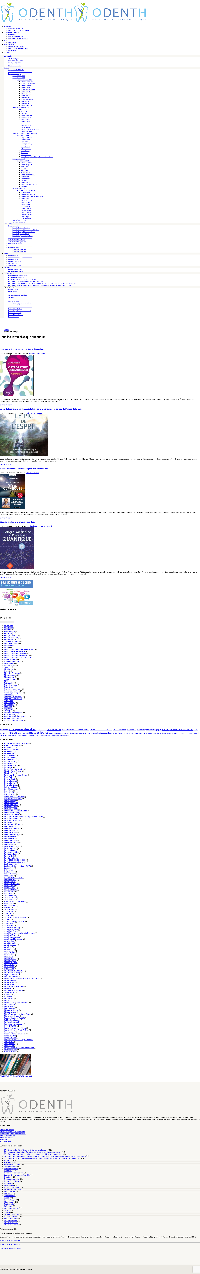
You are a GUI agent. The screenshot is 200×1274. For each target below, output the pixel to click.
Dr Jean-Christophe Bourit (28, 89)
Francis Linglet (9, 886)
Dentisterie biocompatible (13, 1173)
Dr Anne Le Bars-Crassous (28, 84)
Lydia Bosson (9, 969)
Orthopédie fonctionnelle (13, 699)
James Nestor (9, 923)
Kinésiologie (8, 669)
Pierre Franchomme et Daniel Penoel (17, 1014)
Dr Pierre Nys (9, 844)
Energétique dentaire (11, 661)
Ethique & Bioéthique (11, 1181)
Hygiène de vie (9, 665)
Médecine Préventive (12, 673)
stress (30, 735)
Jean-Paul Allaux (10, 935)
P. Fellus (7, 994)
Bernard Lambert (25, 147)
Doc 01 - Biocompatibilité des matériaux (18, 649)
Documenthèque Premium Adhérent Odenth (19, 311)
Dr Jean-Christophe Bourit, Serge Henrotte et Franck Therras (37, 157)
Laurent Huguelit (10, 961)
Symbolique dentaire (11, 719)
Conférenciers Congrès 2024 (24, 80)
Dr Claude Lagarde (11, 809)
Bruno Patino (8, 777)
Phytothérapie (9, 705)
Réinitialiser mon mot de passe (18, 39)
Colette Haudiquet (10, 787)
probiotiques (155, 733)
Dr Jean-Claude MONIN (27, 99)
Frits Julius (8, 894)
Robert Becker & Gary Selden (14, 1034)
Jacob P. (7, 919)
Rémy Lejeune (9, 1032)
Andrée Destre (9, 757)
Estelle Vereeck (10, 874)
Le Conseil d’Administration (15, 60)
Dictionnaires (9, 645)
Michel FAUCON (10, 981)
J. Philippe (8, 915)
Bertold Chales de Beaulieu (14, 769)
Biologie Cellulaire (10, 636)
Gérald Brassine (10, 896)
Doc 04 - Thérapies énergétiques (16, 655)
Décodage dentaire (11, 643)
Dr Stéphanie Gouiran (11, 846)
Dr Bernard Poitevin (26, 149)
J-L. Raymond (9, 909)
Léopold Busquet (10, 963)
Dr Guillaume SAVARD (12, 815)
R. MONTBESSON (10, 1026)
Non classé (8, 1194)
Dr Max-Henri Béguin (11, 828)
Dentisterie (8, 1171)
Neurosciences (9, 1192)
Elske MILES (9, 870)
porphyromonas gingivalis (143, 733)
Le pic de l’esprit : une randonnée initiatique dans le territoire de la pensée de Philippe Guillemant (40, 409)
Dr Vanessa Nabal (25, 182)
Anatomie (7, 630)
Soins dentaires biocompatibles (15, 717)
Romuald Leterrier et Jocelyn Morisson (18, 1040)
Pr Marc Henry (24, 141)
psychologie (188, 733)
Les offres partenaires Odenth (18, 48)
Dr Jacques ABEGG (26, 192)
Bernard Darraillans (37, 353)
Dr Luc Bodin (8, 826)
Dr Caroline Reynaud (26, 165)
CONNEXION (12, 35)
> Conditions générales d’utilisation (13, 1134)
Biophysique (8, 640)
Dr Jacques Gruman (11, 819)
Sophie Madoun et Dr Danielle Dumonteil (19, 1048)
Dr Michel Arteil (9, 830)
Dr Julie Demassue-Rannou (28, 145)
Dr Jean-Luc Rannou (26, 214)
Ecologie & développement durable (17, 1175)
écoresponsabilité (58, 735)
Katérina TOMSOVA (26, 91)
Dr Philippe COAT (25, 97)
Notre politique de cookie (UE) (10, 1244)
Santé (6, 1210)
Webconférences (10, 1221)
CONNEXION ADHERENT (12, 33)
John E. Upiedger (10, 945)
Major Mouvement (10, 975)
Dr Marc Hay (24, 186)
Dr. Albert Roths (10, 850)
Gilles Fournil (24, 166)
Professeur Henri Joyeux (13, 1024)
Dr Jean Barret (9, 823)
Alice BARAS (8, 751)
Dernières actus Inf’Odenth (15, 269)
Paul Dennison (9, 1004)
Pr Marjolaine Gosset (11, 1020)
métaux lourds (39, 732)
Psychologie (8, 709)
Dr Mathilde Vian (25, 178)
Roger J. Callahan (10, 1038)
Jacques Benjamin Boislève (14, 921)
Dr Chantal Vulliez (25, 87)
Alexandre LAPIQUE (11, 749)
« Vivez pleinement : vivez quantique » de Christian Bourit (24, 468)
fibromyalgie (151, 730)
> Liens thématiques (7, 1136)
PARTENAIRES (9, 44)
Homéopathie (9, 663)
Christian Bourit (32, 473)
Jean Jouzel (24, 123)
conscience (98, 730)
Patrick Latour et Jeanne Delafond (16, 1002)
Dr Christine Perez (25, 119)
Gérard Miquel (9, 900)
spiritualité (24, 735)
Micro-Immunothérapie (12, 1190)
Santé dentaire (9, 715)
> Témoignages (5, 1142)
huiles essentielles (184, 729)
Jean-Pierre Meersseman (13, 939)
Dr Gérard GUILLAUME (27, 200)
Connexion (11, 297)
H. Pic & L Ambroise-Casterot (15, 902)
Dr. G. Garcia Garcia (11, 858)
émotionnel (66, 735)
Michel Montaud (10, 983)
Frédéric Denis (9, 892)
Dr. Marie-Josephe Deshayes (15, 862)
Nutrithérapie (9, 687)
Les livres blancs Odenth (14, 313)
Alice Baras (24, 111)
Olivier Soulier (9, 992)
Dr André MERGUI (25, 95)
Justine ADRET (9, 953)
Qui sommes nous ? (13, 58)
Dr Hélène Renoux (25, 139)
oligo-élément (58, 733)
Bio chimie (8, 634)
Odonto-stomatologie (12, 691)
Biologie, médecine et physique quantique (17, 522)
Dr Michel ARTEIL (25, 103)
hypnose (7, 667)
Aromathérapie (9, 632)
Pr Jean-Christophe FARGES (14, 1018)
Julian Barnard (9, 951)
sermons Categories (7, 622)
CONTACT (7, 52)
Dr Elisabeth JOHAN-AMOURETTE (30, 129)
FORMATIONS (8, 224)
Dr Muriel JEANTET (26, 101)
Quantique (7, 711)
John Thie (7, 947)
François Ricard (9, 888)
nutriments (51, 733)
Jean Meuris (8, 925)
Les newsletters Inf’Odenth (15, 271)
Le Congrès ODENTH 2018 (19, 220)
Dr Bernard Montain (11, 803)
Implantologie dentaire (12, 1187)
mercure (12, 732)
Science (7, 1212)
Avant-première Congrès (14, 265)
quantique (8, 735)
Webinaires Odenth (13, 259)
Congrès (6, 68)
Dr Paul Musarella (10, 840)
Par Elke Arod (9, 998)
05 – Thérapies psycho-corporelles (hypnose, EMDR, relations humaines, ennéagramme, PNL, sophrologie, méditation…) (40, 285)
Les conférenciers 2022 (23, 135)
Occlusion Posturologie (12, 689)
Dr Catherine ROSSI (11, 805)
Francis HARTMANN (11, 884)
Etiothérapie (8, 1183)
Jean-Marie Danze (11, 931)
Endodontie (8, 1177)
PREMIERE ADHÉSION (15, 29)
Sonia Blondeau (9, 1044)
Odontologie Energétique (13, 693)
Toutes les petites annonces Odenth (22, 303)
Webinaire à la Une (13, 255)
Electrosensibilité (10, 659)
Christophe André (10, 781)
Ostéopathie (8, 701)
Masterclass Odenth (13, 247)
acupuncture (4, 730)
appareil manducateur (41, 730)
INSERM (7, 907)
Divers (6, 647)
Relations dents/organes (13, 713)
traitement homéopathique (47, 735)
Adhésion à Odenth (13, 289)
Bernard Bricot (9, 763)
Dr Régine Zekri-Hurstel (27, 82)
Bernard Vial (8, 767)
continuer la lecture (6, 405)
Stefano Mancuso (10, 1050)
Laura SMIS (8, 957)
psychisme (162, 733)
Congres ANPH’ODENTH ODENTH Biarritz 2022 (24, 133)
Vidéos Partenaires (13, 263)
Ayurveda (75, 730)
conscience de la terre (106, 730)
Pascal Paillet (24, 170)
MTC (6, 681)
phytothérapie (117, 733)
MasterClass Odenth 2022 (19, 251)
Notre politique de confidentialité (10, 1241)
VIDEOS (6, 253)
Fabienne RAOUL (10, 880)
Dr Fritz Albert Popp (11, 813)
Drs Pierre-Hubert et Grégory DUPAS (17, 866)
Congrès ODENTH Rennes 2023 (20, 107)
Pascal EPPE (9, 1000)
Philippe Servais (10, 1012)
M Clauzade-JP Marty (12, 973)
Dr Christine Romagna (26, 137)
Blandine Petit (9, 773)
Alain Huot (23, 168)
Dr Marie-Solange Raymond (28, 174)
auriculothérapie (67, 730)
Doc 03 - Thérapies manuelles (15, 653)
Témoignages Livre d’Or (14, 66)
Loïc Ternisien (9, 965)
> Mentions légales (7, 1130)
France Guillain (9, 882)
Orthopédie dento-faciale (13, 697)
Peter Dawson (9, 1008)
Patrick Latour (24, 153)
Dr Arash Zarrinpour (26, 155)
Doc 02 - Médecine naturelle (14, 651)
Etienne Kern (8, 876)
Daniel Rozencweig (11, 789)
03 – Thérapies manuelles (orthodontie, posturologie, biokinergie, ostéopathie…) (33, 1154)
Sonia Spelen (24, 180)
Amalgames (8, 628)
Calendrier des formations (15, 244)
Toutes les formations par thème (17, 242)
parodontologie (90, 733)
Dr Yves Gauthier (10, 848)
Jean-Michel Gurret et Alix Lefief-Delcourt (19, 933)
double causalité (117, 730)
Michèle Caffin (9, 984)
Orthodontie (8, 695)
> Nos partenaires (6, 1138)
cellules (92, 730)
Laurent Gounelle (10, 959)
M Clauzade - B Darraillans (13, 971)
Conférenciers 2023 (22, 109)
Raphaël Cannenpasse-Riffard (39, 526)
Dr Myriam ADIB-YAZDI (12, 834)
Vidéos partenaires (11, 1219)
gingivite (159, 730)
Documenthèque (9, 273)
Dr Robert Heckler (25, 202)
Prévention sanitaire (11, 1208)
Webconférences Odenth (14, 261)
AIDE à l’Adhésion (13, 291)
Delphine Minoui (10, 795)
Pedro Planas (9, 1006)
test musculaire (36, 735)
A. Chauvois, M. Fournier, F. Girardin (16, 744)
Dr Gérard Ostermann (26, 115)
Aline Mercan (9, 753)
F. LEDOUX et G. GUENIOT (13, 878)
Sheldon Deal (9, 1042)
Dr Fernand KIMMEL (26, 204)
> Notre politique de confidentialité (12, 1132)
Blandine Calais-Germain (13, 771)
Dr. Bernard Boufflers (11, 852)
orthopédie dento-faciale (70, 733)
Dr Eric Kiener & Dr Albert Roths (15, 811)
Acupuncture (8, 626)
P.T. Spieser (8, 996)
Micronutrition (9, 677)
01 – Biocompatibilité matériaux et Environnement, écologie (25, 1150)
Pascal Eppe (24, 113)
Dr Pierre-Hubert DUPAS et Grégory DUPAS (32, 196)
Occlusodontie (9, 1196)
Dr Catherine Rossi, (26, 125)
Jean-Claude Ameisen (12, 927)
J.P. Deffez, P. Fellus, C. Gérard (15, 917)
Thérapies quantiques (12, 1217)
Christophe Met (9, 783)
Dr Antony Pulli (25, 176)
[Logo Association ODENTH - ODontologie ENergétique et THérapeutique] (36, 21)
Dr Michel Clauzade (26, 85)
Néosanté (7, 988)
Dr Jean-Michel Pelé (26, 117)
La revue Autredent (13, 317)
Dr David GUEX (25, 198)
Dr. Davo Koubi (9, 856)
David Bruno (8, 791)
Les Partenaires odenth (16, 46)
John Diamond (9, 943)
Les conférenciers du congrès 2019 (26, 190)
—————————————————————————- (20, 72)
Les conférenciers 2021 (23, 161)
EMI (135, 730)
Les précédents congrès (14, 74)
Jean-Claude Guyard (11, 929)
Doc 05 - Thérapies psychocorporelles (18, 657)
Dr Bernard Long (10, 801)
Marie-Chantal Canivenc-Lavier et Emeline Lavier (21, 979)
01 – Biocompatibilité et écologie (17, 277)
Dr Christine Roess (26, 212)
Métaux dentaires (10, 675)
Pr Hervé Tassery (25, 127)
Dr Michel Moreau (10, 832)
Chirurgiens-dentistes (12, 642)
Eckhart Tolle (8, 868)
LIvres (6, 671)
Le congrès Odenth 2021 (18, 159)
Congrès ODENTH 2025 (18, 76)
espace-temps (142, 730)
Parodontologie (9, 703)
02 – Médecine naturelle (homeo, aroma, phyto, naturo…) (23, 279)
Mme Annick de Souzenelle (14, 986)
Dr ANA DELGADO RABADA (28, 194)
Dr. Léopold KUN (25, 206)
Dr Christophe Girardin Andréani (29, 184)
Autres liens (12, 50)
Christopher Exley (10, 785)
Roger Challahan (10, 1036)
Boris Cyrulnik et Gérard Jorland (15, 775)
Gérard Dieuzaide (10, 898)
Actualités (7, 1160)
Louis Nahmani (9, 967)
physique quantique (104, 733)
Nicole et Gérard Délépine (13, 990)
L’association (8, 56)
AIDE (5, 40)
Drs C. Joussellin (10, 864)
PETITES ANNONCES (13, 301)
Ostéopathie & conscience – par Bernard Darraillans (22, 349)
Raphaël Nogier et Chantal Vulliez (16, 1030)
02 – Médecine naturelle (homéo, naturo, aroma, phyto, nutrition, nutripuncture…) (32, 1152)
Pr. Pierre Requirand (11, 1022)
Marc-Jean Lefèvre (11, 977)
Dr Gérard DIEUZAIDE (26, 105)
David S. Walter (9, 793)
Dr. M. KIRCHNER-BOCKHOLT (14, 860)
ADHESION (7, 27)
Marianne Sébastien (26, 218)
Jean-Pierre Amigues (12, 937)
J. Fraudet (7, 913)
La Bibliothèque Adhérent (15, 309)
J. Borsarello (8, 911)
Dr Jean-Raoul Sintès (26, 131)
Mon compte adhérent (15, 37)
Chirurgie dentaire (10, 1167)
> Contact (3, 1140)
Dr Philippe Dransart (11, 842)
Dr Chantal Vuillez (10, 807)
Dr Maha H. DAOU (25, 121)
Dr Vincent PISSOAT (26, 208)
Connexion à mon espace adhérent (17, 295)
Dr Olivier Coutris (10, 836)
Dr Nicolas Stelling (26, 210)
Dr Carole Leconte (25, 143)
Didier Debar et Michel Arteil (14, 797)
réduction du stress (16, 735)
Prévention (8, 707)
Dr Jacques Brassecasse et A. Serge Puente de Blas (23, 817)
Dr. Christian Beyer (11, 854)
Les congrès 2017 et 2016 (19, 222)
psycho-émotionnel (175, 733)
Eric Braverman (9, 872)
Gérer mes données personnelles (10, 1248)
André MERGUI (9, 755)
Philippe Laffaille (25, 172)
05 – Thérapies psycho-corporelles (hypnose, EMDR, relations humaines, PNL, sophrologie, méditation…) (42, 1158)
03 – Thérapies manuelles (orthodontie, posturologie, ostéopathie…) (26, 281)
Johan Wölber (9, 941)
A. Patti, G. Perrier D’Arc (12, 745)
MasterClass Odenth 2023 (19, 249)
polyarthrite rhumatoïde (128, 733)
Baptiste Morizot (10, 761)
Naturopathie (8, 683)
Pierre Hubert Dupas (11, 1016)
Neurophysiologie (10, 685)
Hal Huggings (9, 904)
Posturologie (9, 1204)
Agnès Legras (9, 747)
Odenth (6, 1198)
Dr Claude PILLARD (26, 93)
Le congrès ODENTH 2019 (19, 188)
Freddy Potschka (10, 890)
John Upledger (9, 949)
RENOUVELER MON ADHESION (18, 31)
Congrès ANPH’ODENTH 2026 (16, 70)
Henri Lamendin (10, 905)
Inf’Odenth (7, 267)
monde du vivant (10, 679)
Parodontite (82, 733)
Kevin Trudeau (9, 955)
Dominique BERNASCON (13, 799)
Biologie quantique (11, 638)
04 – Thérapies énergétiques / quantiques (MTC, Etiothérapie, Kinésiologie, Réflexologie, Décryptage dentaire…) (45, 1156)
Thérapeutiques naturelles (13, 721)
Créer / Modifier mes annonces (20, 305)
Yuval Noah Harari (10, 1052)
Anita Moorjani (9, 759)
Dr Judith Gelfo (25, 216)
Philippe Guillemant (34, 413)
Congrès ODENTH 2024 (18, 78)
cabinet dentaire (83, 730)
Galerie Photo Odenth (14, 64)
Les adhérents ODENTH (14, 62)
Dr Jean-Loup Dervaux (12, 824)
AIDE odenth (12, 42)
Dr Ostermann (9, 838)
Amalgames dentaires (22, 729)
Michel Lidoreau (25, 151)
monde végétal (21, 733)
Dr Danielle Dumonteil (26, 163)
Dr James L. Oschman (12, 821)
